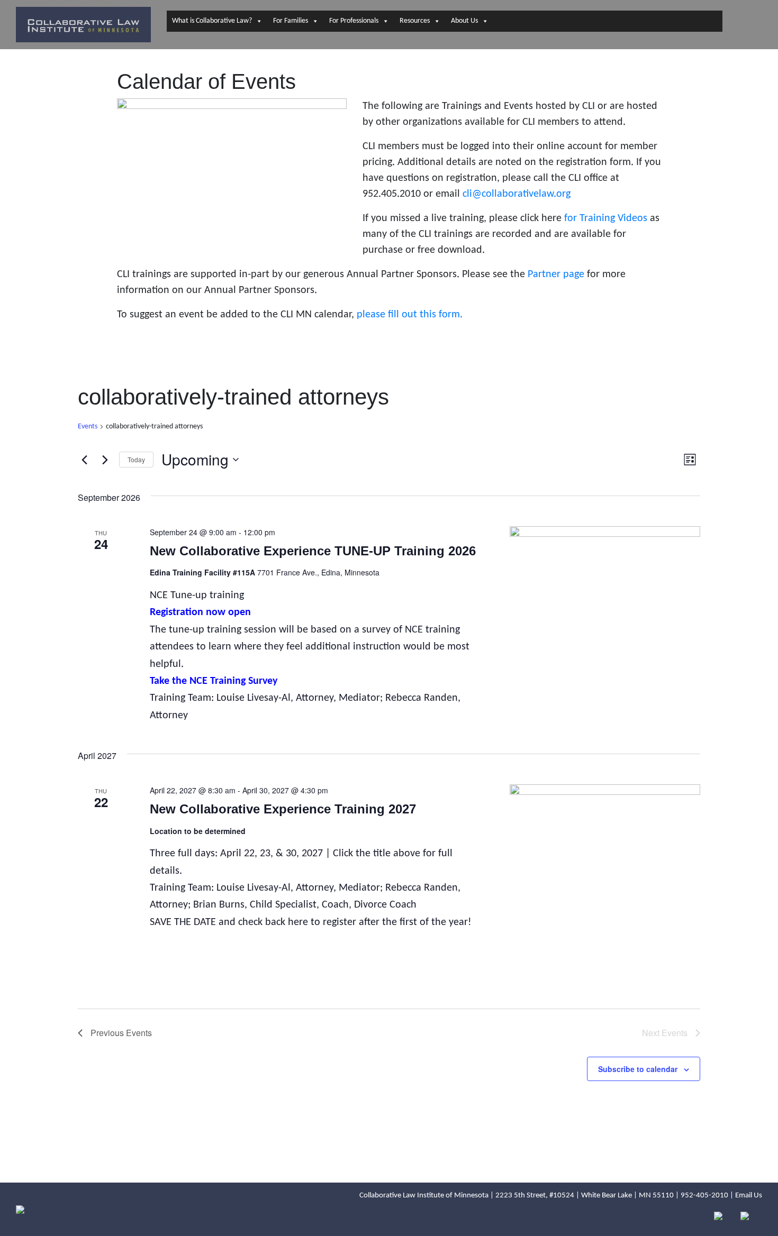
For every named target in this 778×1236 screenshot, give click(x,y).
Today (136, 459)
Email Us (748, 1196)
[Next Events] (104, 459)
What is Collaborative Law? (212, 21)
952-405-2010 (704, 1196)
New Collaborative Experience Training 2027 (283, 809)
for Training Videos (607, 218)
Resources (415, 21)
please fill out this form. (410, 314)
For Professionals (353, 21)
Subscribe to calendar (637, 1069)
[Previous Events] (84, 459)
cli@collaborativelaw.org (518, 194)
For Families (290, 21)
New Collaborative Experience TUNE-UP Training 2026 (313, 551)
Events (87, 427)
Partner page (556, 274)
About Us (464, 21)
